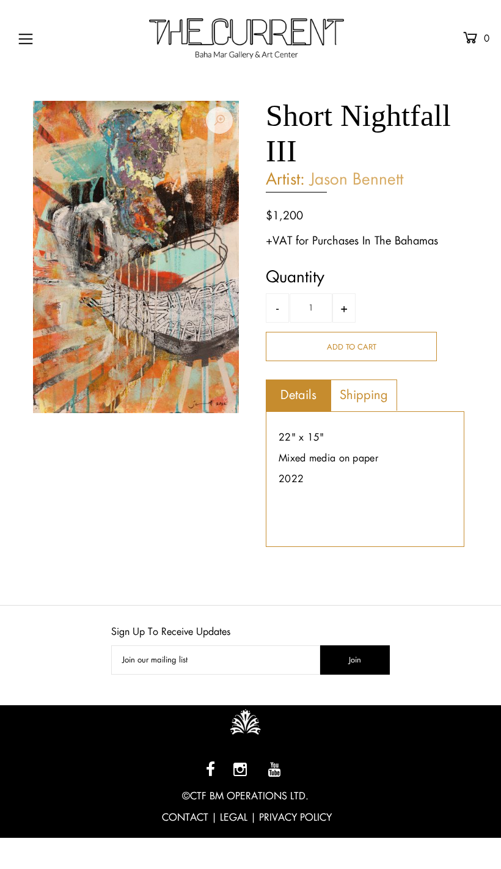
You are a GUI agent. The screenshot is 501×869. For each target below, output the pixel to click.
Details (298, 395)
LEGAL (233, 817)
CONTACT (185, 817)
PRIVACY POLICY (295, 817)
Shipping (364, 395)
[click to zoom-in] (219, 120)
